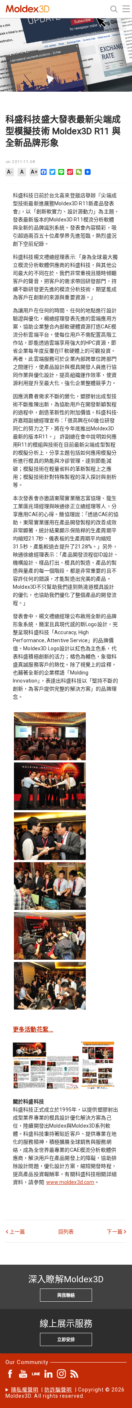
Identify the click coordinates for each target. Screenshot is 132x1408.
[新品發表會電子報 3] (97, 1087)
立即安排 (66, 1339)
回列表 (66, 1232)
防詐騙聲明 (58, 1390)
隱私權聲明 (24, 1390)
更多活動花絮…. (33, 1029)
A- (9, 172)
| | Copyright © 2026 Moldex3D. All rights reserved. (65, 1393)
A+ (34, 172)
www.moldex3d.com (70, 1182)
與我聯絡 (66, 1295)
